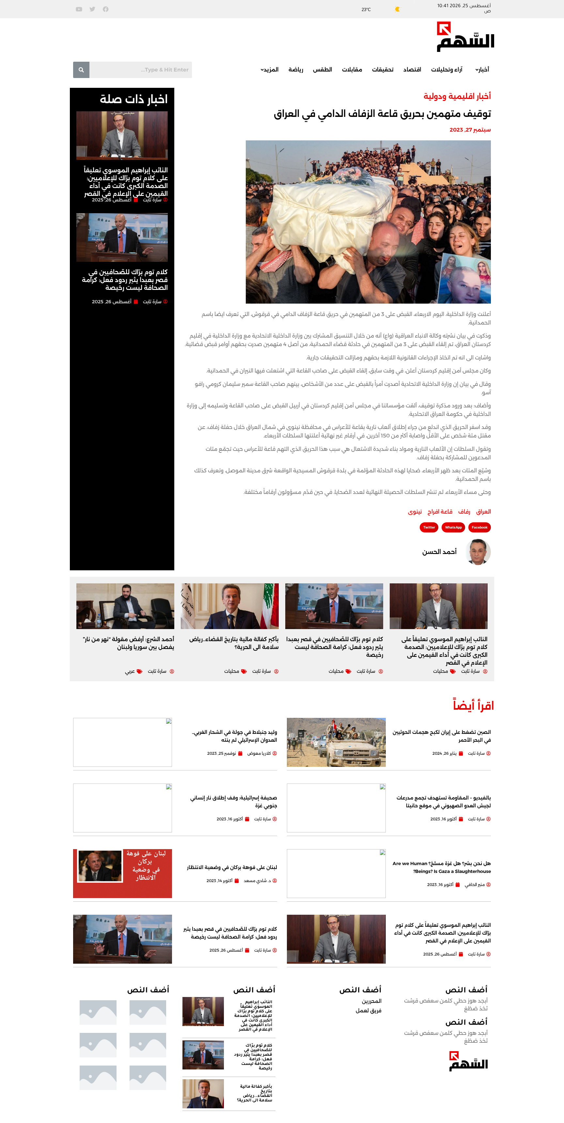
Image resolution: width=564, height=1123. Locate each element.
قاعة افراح (440, 512)
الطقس (322, 70)
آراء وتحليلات (446, 70)
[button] (480, 69)
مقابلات (352, 70)
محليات (440, 671)
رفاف (464, 512)
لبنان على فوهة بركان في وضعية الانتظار (232, 867)
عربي (130, 671)
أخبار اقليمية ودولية (457, 96)
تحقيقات (383, 70)
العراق (483, 512)
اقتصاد (412, 70)
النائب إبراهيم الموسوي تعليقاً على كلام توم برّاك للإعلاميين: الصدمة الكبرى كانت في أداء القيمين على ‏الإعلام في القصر (442, 933)
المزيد (271, 70)
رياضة (296, 70)
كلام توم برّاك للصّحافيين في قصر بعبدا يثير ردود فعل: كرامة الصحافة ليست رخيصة (125, 280)
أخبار (483, 70)
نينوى (415, 512)
